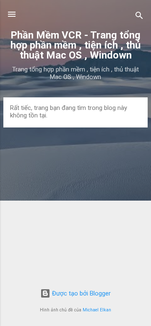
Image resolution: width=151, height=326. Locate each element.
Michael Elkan (97, 310)
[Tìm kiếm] (139, 17)
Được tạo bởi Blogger (80, 293)
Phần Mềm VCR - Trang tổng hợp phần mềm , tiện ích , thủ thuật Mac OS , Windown (75, 45)
